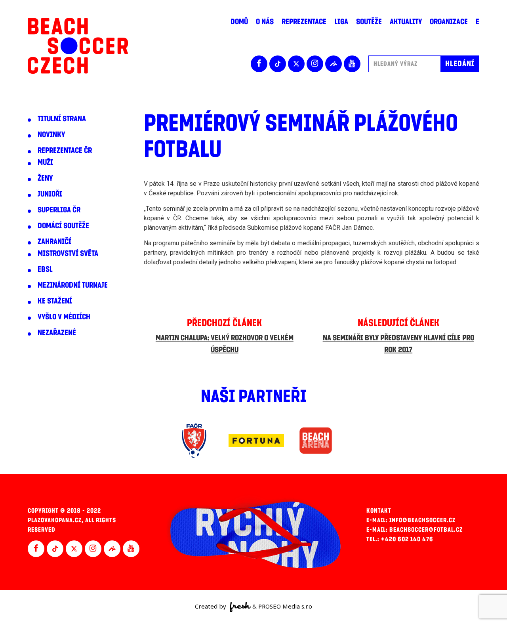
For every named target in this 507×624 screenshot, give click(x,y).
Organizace (449, 22)
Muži (45, 162)
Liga (341, 22)
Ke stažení (55, 301)
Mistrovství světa (68, 254)
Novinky (51, 135)
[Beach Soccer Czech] (78, 46)
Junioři (50, 194)
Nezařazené (57, 333)
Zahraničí (54, 242)
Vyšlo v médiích (64, 317)
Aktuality (406, 22)
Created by (211, 606)
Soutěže (369, 22)
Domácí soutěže (63, 226)
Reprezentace (304, 22)
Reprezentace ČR (65, 151)
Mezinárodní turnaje (73, 285)
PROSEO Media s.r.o (285, 606)
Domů (239, 22)
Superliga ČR (59, 210)
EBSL (45, 269)
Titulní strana (62, 119)
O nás (265, 22)
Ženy (45, 178)
